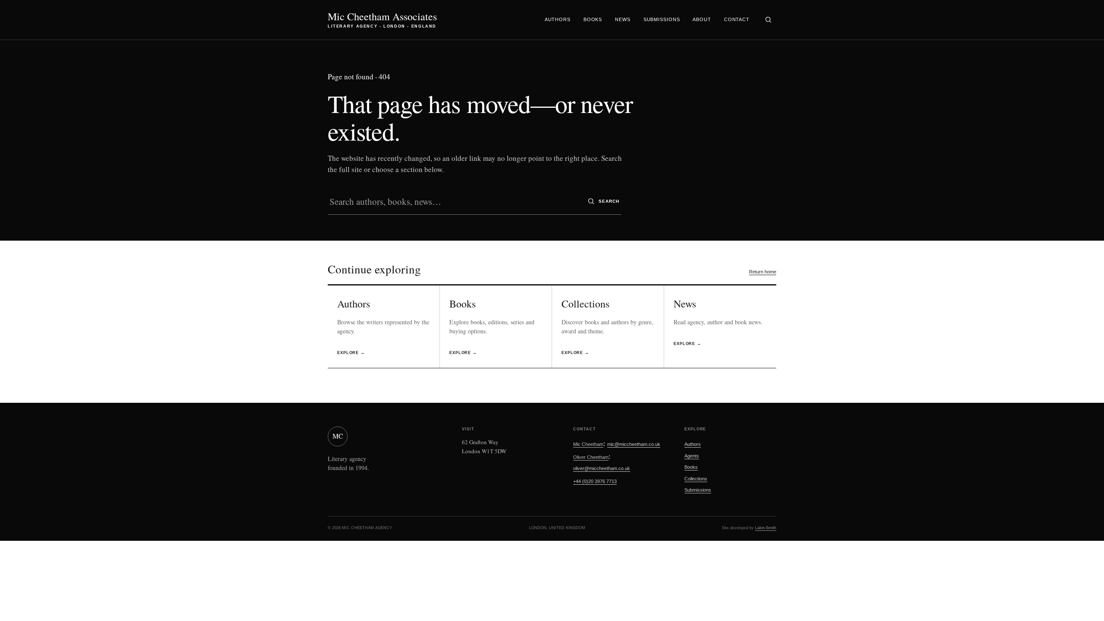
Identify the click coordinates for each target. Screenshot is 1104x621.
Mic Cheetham (588, 444)
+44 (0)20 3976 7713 (595, 481)
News (622, 19)
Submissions (661, 19)
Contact (737, 19)
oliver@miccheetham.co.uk (601, 468)
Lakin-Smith (765, 528)
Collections (695, 478)
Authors (558, 19)
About (702, 19)
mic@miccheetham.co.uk (633, 444)
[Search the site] (768, 20)
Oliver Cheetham (590, 457)
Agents (691, 455)
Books (592, 19)
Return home (762, 271)
